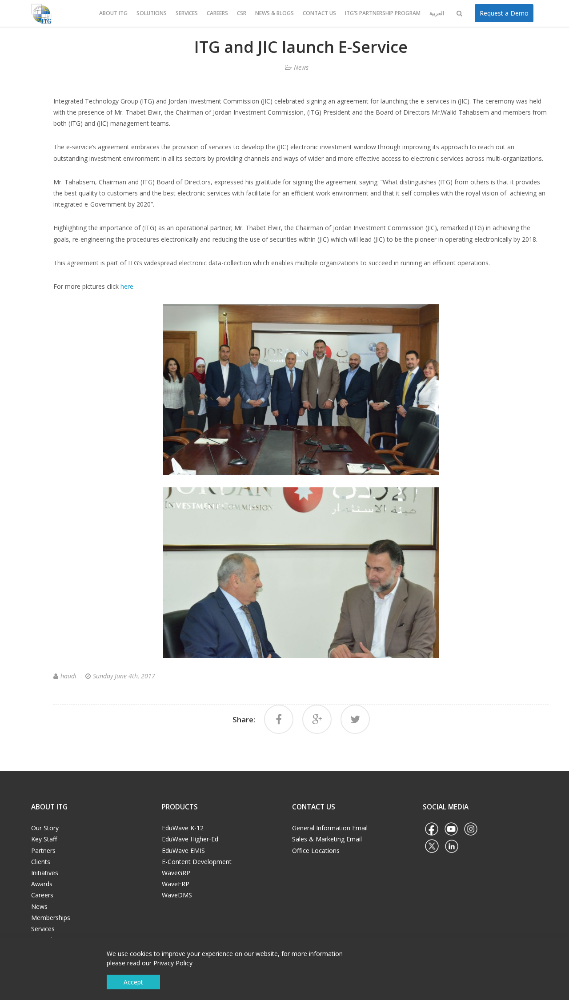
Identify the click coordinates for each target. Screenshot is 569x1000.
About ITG (113, 13)
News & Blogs (274, 13)
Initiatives (44, 873)
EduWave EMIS (183, 850)
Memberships (50, 917)
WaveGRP (176, 873)
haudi (68, 676)
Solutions (151, 13)
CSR (241, 13)
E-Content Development (197, 861)
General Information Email (330, 828)
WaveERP (175, 884)
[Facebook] (278, 719)
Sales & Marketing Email (327, 839)
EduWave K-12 (183, 828)
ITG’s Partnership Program (383, 13)
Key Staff (44, 839)
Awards (41, 884)
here (126, 286)
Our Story (45, 828)
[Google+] (317, 719)
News (301, 67)
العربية (436, 13)
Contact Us (319, 13)
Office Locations (316, 850)
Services (187, 13)
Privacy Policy (172, 963)
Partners (43, 850)
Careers (217, 13)
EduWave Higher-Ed (190, 839)
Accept (133, 982)
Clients (40, 861)
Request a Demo (504, 13)
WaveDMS (177, 895)
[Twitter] (355, 719)
